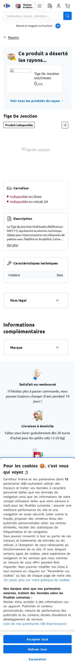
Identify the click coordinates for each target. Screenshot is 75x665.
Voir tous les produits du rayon (35, 100)
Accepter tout (37, 639)
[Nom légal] (57, 300)
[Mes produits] (49, 6)
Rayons (13, 37)
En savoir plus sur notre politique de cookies (37, 580)
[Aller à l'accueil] (6, 6)
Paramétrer (37, 659)
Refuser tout (37, 649)
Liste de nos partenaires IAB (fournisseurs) (34, 624)
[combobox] (37, 16)
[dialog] (37, 561)
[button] (39, 6)
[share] (65, 125)
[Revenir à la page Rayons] (4, 37)
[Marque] (57, 347)
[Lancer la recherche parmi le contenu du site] (67, 16)
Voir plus (12, 245)
